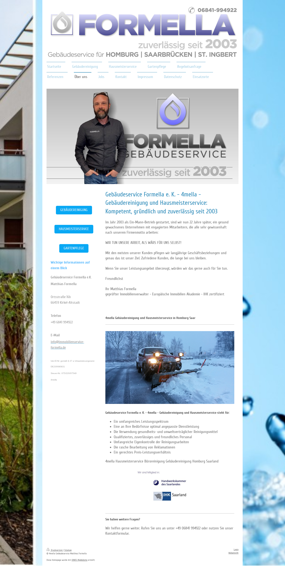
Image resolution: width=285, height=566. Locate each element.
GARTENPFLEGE (74, 248)
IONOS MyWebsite (79, 560)
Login (236, 549)
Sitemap (68, 550)
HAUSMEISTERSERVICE (74, 229)
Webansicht (233, 553)
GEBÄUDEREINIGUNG (74, 210)
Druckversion (56, 550)
